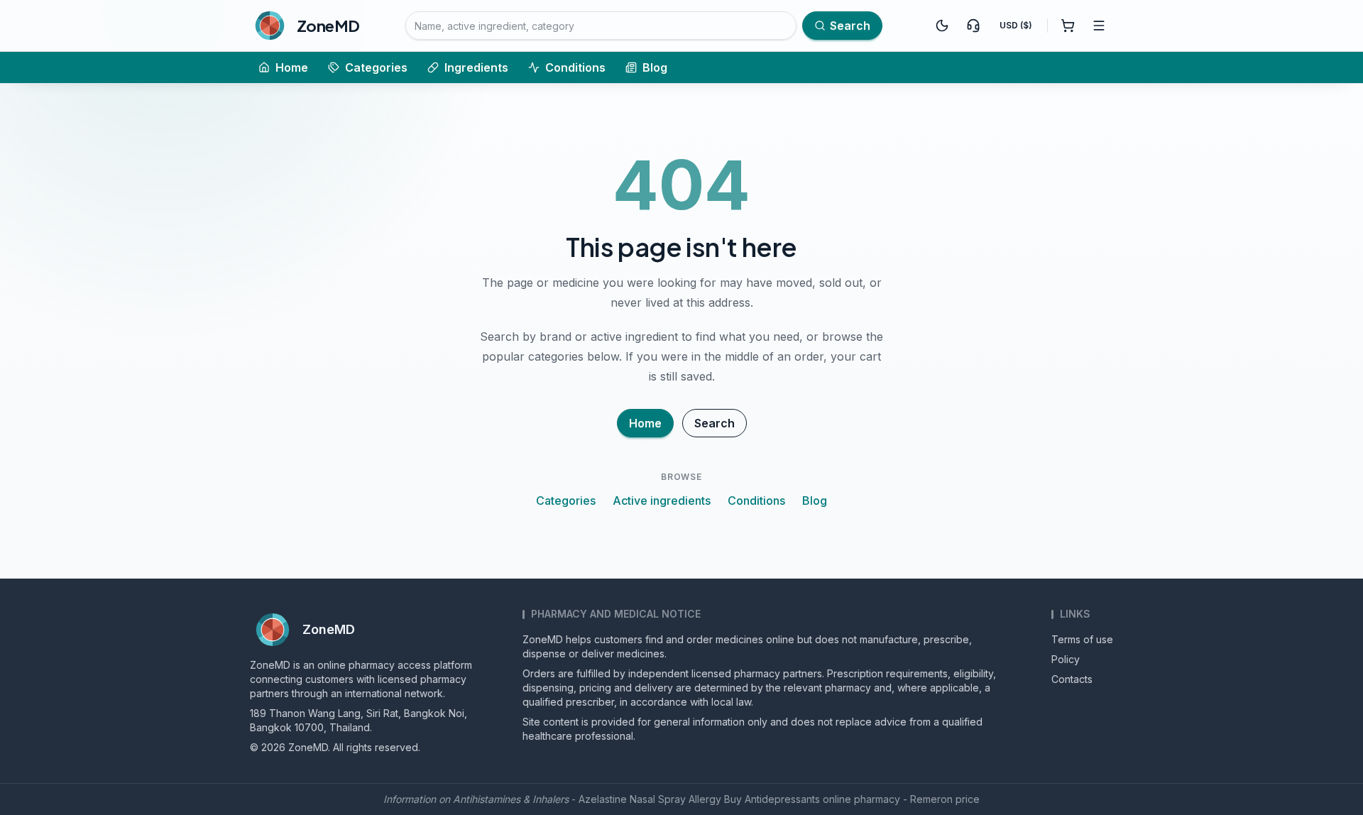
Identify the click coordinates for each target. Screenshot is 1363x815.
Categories (376, 67)
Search (714, 423)
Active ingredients (662, 500)
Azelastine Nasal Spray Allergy (650, 799)
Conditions (575, 67)
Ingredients (476, 67)
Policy (1065, 659)
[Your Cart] (1067, 25)
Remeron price (945, 799)
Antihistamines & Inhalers (511, 799)
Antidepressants (782, 799)
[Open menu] (1099, 25)
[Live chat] (973, 25)
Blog (654, 67)
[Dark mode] (942, 25)
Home (291, 67)
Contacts (1072, 679)
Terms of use (1082, 639)
